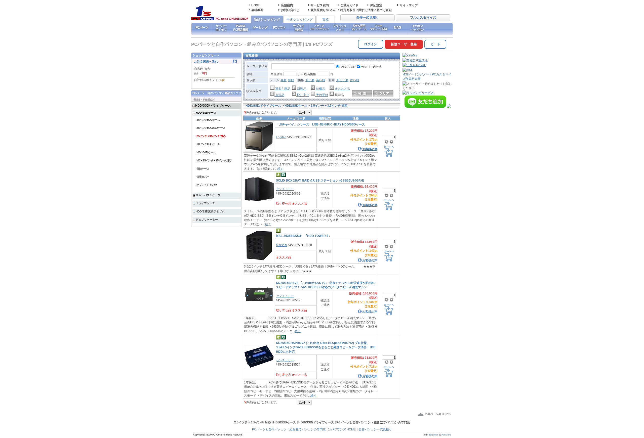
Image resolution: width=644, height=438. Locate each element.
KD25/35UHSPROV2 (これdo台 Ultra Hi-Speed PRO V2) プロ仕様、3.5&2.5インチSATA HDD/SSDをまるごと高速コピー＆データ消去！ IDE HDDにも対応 (325, 347)
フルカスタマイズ (423, 17)
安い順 (309, 80)
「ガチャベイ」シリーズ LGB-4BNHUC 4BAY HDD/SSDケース (320, 124)
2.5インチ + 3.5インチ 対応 (210, 136)
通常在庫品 (282, 88)
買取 (325, 19)
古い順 (354, 80)
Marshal (281, 245)
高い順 (320, 80)
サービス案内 (320, 5)
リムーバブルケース (208, 195)
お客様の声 (369, 149)
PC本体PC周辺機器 (240, 27)
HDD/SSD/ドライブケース (213, 105)
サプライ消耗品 (298, 27)
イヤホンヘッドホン (417, 27)
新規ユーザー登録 (404, 44)
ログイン (370, 44)
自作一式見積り (367, 17)
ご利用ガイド (349, 5)
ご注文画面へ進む (206, 61)
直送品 (279, 95)
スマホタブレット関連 (378, 27)
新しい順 (342, 80)
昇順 (283, 80)
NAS (398, 27)
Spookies (433, 434)
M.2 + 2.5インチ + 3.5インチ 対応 (213, 160)
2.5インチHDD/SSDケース (210, 127)
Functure (446, 434)
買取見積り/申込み (323, 10)
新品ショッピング (267, 19)
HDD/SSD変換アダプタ (210, 211)
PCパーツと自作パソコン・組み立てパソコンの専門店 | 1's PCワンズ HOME (304, 429)
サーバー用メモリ (221, 27)
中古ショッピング (300, 19)
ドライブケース (205, 203)
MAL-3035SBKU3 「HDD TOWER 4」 (303, 235)
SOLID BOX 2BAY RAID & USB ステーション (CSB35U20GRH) (320, 180)
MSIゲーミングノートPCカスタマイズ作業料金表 (427, 76)
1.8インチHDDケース (208, 144)
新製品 (301, 88)
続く (280, 168)
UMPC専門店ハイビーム (359, 27)
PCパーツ (201, 27)
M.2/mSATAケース (206, 152)
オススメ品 (342, 88)
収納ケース (202, 168)
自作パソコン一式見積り (375, 429)
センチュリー (285, 189)
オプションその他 (206, 184)
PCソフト (279, 27)
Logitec (281, 137)
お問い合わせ (290, 10)
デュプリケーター (207, 219)
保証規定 (376, 5)
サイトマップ (409, 5)
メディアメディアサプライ (319, 27)
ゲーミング (260, 27)
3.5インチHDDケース (208, 119)
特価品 (320, 88)
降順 (291, 80)
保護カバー (202, 176)
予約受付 (321, 95)
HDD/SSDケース (206, 112)
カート (435, 44)
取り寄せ (302, 95)
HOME (255, 5)
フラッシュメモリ (339, 27)
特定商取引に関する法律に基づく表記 (366, 10)
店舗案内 (287, 5)
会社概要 (257, 10)
